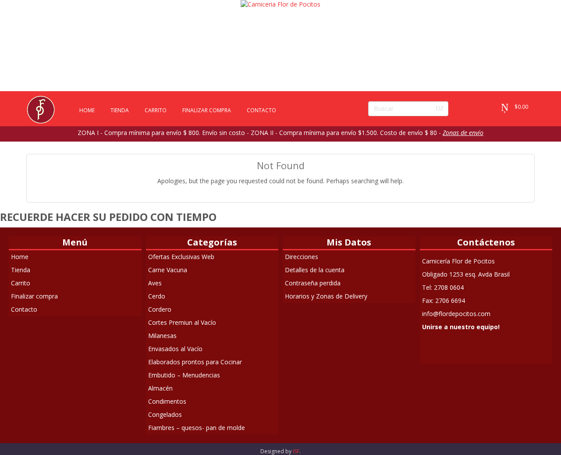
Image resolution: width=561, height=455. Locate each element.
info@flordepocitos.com (456, 313)
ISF (296, 451)
